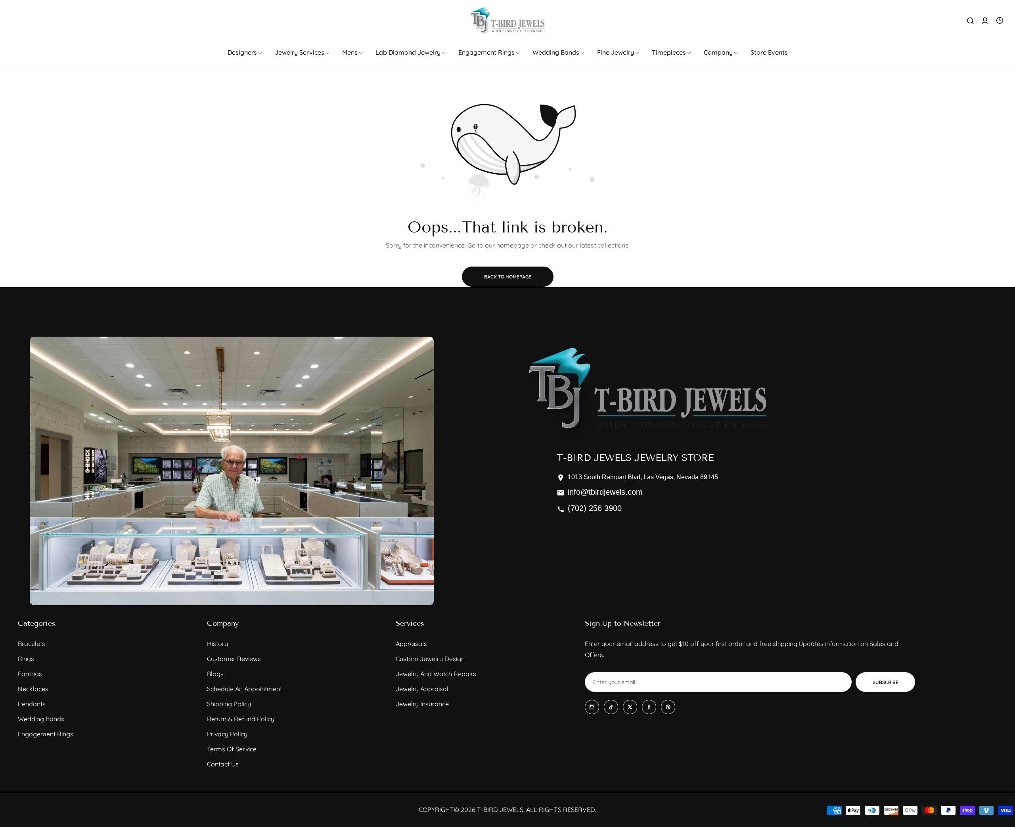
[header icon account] (985, 20)
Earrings (30, 674)
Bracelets (31, 644)
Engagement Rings (45, 734)
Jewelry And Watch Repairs (436, 674)
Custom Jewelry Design (430, 659)
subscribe (885, 682)
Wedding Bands (41, 719)
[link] (245, 52)
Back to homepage (507, 277)
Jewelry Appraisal (422, 689)
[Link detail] (592, 707)
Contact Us (223, 764)
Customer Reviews (234, 659)
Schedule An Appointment (244, 689)
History (217, 644)
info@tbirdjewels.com (605, 492)
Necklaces (33, 689)
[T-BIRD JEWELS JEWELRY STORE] (507, 20)
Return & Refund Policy (240, 719)
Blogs (215, 674)
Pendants (32, 704)
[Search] (970, 20)
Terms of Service (232, 749)
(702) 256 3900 (595, 508)
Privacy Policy (227, 734)
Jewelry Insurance (422, 704)
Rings (26, 659)
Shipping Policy (229, 704)
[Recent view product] (999, 20)
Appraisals (411, 644)
